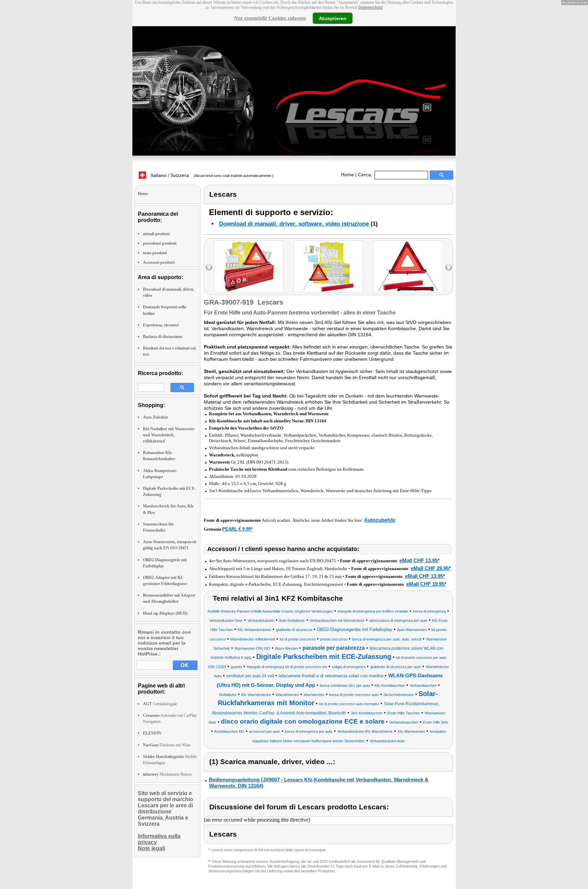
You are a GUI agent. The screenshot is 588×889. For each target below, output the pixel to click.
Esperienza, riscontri (161, 325)
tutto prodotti (155, 252)
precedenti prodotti (159, 243)
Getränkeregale (160, 703)
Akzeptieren (332, 18)
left (209, 267)
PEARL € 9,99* (237, 529)
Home (347, 174)
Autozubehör (379, 520)
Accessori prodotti (159, 262)
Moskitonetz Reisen (167, 774)
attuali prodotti (156, 233)
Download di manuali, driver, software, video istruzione (294, 224)
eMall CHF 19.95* (426, 584)
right (448, 267)
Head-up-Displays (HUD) (165, 613)
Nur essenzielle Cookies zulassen (270, 18)
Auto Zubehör (155, 417)
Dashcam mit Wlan (166, 745)
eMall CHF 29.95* (431, 568)
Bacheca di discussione (162, 336)
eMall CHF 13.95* (419, 560)
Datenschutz (370, 7)
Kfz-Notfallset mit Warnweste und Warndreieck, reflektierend (168, 434)
